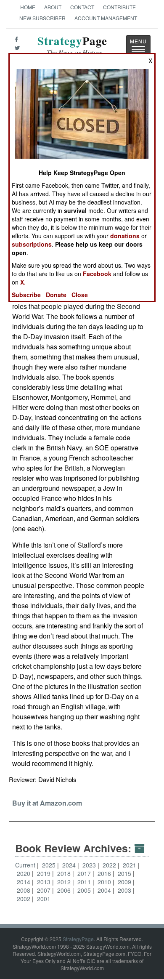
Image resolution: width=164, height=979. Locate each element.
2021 (130, 865)
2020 (24, 873)
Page (72, 45)
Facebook (97, 273)
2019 (44, 873)
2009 (125, 882)
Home (27, 7)
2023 (90, 865)
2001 (43, 898)
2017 (85, 873)
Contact (82, 7)
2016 (105, 873)
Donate (56, 294)
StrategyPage (78, 938)
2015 (125, 873)
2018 (64, 873)
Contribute (119, 7)
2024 (69, 865)
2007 (44, 890)
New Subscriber (42, 17)
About (52, 7)
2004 (105, 890)
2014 (24, 882)
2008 (24, 890)
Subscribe (26, 294)
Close (79, 294)
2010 (105, 882)
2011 (85, 882)
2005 (85, 890)
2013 (44, 882)
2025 (49, 865)
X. (23, 282)
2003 (125, 890)
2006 (64, 890)
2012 (64, 882)
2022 (110, 865)
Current (25, 865)
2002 (24, 898)
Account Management (105, 17)
